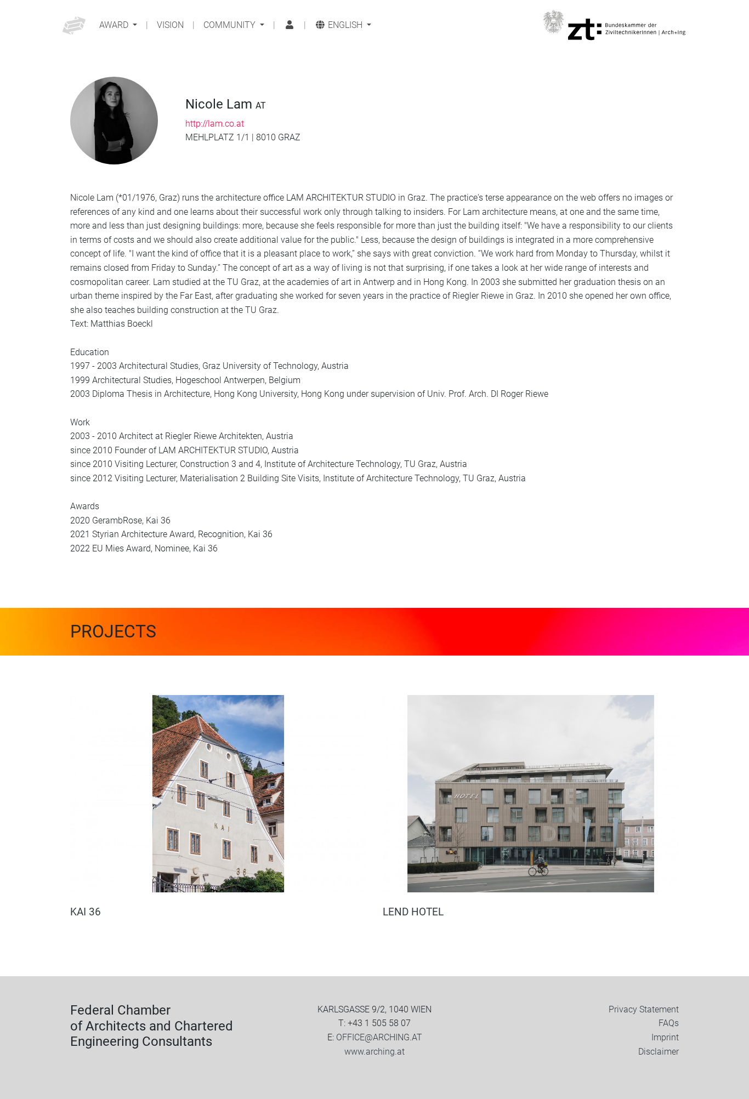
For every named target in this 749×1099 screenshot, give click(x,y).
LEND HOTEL (413, 912)
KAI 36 (85, 912)
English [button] (345, 25)
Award (114, 25)
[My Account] (289, 25)
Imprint (665, 1037)
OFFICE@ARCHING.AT (379, 1037)
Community (230, 25)
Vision (170, 25)
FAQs (669, 1023)
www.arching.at (374, 1051)
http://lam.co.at (214, 123)
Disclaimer (658, 1051)
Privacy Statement (644, 1009)
